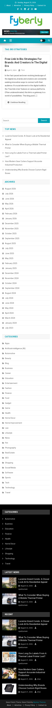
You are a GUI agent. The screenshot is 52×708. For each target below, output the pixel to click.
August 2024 (10, 293)
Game (7, 408)
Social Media (10, 468)
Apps (7, 343)
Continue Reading (17, 102)
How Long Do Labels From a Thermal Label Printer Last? (26, 154)
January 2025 (11, 268)
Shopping (9, 463)
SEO (7, 458)
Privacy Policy (29, 5)
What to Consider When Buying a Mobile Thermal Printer (25, 146)
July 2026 (9, 194)
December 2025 (12, 223)
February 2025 (11, 263)
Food (7, 398)
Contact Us (41, 5)
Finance (8, 393)
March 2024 (10, 318)
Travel (7, 492)
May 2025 (9, 258)
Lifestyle (8, 433)
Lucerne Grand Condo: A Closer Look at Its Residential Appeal (27, 137)
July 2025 (9, 248)
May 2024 (9, 308)
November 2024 (12, 278)
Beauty (8, 358)
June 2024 (9, 303)
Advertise (17, 5)
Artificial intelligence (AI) (15, 348)
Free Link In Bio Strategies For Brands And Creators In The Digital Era (26, 62)
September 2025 (12, 238)
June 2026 (9, 199)
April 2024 (9, 313)
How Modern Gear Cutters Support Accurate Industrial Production (23, 163)
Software (9, 473)
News (7, 438)
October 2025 (11, 233)
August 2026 (10, 189)
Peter (23, 70)
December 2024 (12, 273)
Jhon (39, 679)
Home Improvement (13, 423)
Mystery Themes (39, 702)
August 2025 (10, 243)
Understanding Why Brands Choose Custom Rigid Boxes (25, 171)
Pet (6, 443)
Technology (10, 488)
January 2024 (11, 323)
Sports (8, 477)
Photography (10, 448)
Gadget (8, 403)
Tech (7, 483)
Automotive (10, 353)
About (8, 5)
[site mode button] (42, 40)
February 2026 (11, 214)
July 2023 (9, 328)
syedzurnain (23, 589)
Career (8, 373)
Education (9, 378)
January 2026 (11, 218)
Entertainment (11, 383)
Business (9, 368)
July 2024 (9, 298)
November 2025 (12, 228)
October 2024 (11, 283)
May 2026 (9, 204)
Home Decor (10, 418)
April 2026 (9, 209)
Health (8, 413)
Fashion (8, 388)
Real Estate (10, 453)
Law (7, 428)
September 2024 (12, 288)
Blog (7, 363)
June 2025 (9, 253)
